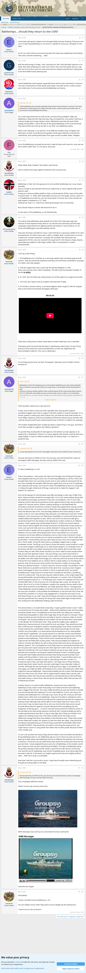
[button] (23, 18)
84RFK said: (23, 382)
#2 (83, 61)
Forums (6, 18)
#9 (83, 250)
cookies (17, 962)
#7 (83, 180)
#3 (83, 80)
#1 (83, 38)
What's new (16, 18)
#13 (82, 465)
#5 (83, 140)
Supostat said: (24, 103)
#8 (83, 217)
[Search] (83, 18)
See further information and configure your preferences (22, 968)
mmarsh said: (23, 772)
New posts (4, 22)
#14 (82, 768)
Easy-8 (9, 49)
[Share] (79, 37)
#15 (82, 892)
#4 (83, 99)
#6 (83, 161)
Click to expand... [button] (51, 400)
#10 (82, 358)
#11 (82, 377)
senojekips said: (24, 448)
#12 (82, 444)
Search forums (15, 22)
